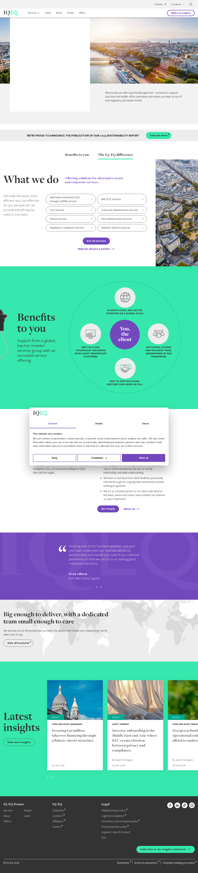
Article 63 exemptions (145, 862)
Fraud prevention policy (114, 826)
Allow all (143, 458)
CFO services (57, 210)
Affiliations (57, 821)
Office (82, 12)
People (70, 12)
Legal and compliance (112, 816)
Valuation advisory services (115, 227)
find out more (158, 135)
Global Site (58, 810)
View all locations (18, 643)
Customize (97, 458)
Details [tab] (99, 423)
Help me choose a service (94, 249)
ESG (103, 837)
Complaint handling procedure (179, 862)
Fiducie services (58, 219)
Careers (159, 4)
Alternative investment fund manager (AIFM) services (65, 199)
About (59, 12)
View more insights (19, 742)
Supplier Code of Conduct (115, 832)
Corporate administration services (119, 210)
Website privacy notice (113, 810)
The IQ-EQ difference (115, 155)
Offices (7, 821)
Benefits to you (77, 155)
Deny (54, 458)
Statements (123, 862)
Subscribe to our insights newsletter (163, 849)
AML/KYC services (111, 199)
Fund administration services (116, 219)
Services (32, 12)
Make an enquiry (180, 13)
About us (129, 509)
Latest (48, 12)
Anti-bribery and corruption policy (119, 821)
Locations (57, 816)
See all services (96, 241)
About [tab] (145, 423)
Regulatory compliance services (67, 227)
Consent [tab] (52, 423)
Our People (108, 508)
